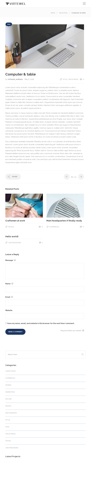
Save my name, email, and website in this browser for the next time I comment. (41, 323)
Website (8, 310)
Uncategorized (14, 243)
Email (8, 297)
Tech (7, 427)
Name (8, 284)
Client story (10, 371)
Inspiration (10, 392)
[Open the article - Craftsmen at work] (14, 206)
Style (65, 79)
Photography (11, 413)
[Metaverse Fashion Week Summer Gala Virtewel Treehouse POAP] (10, 466)
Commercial (54, 227)
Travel (8, 441)
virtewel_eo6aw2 (15, 79)
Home (53, 13)
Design (8, 385)
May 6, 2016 (29, 79)
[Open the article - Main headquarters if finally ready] (55, 206)
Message (9, 260)
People (11, 227)
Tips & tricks (63, 13)
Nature (8, 399)
